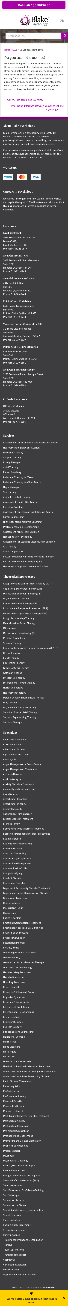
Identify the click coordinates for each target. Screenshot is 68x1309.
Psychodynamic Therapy (16, 598)
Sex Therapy (9, 492)
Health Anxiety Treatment (17, 972)
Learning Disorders (13, 1021)
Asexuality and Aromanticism (19, 789)
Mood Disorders (11, 1046)
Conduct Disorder (12, 878)
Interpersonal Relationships (18, 1011)
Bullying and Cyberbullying (17, 843)
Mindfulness (9, 628)
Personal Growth (12, 1101)
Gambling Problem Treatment (19, 952)
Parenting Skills (11, 1086)
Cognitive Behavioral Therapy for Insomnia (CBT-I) (30, 648)
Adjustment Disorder (14, 749)
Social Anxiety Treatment (17, 1224)
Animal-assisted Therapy (16, 497)
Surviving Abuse (11, 1234)
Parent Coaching (12, 472)
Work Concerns (11, 1269)
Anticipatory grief (12, 779)
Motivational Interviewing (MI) (19, 633)
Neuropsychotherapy (14, 692)
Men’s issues (9, 1041)
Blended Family (11, 823)
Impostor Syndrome (14, 997)
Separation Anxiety (13, 1200)
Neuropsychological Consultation (21, 447)
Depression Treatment (15, 898)
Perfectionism (11, 1091)
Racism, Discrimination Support (20, 1165)
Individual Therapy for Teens (18, 477)
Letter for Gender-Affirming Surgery (22, 561)
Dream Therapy (11, 652)
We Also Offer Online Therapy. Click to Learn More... (32, 1300)
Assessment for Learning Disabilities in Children (29, 541)
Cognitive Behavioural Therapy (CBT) (23, 588)
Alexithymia (9, 759)
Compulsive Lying (12, 873)
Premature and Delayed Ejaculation (22, 1140)
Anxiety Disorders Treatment (18, 784)
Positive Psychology (14, 638)
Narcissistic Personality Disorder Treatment (27, 1066)
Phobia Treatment (13, 1111)
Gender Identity (11, 957)
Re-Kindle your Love (14, 1170)
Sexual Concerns (12, 1215)
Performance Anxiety (14, 1096)
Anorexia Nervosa (12, 774)
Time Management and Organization (23, 1239)
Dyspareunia (9, 912)
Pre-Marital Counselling (16, 1130)
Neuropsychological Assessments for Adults (27, 566)
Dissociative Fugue (13, 907)
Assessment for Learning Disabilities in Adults (28, 511)
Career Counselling (13, 516)
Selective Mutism (12, 1185)
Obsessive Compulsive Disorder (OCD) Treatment (29, 1071)
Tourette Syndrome (13, 1249)
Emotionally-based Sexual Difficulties (23, 927)
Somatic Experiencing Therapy (19, 717)
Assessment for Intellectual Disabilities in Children (30, 442)
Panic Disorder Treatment (17, 1081)
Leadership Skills (12, 1017)
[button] (64, 1298)
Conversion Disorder (14, 883)
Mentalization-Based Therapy (19, 623)
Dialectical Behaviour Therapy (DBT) (22, 593)
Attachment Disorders (15, 798)
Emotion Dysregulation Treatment (22, 922)
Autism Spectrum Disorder (17, 813)
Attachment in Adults (15, 803)
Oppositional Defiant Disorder (19, 1274)
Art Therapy (9, 546)
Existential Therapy (13, 662)
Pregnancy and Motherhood (18, 1135)
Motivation (9, 1056)
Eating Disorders (12, 917)
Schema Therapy (12, 643)
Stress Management (14, 1229)
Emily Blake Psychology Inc (29, 1287)
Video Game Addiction (15, 1264)
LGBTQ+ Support (12, 1026)
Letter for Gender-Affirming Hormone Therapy (28, 556)
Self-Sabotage (11, 1195)
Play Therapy (10, 702)
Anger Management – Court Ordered (22, 764)
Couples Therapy (12, 457)
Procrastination (12, 1150)
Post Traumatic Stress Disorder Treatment (26, 1115)
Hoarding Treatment (14, 982)
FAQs (14, 49)
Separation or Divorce (15, 1205)
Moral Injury (9, 1051)
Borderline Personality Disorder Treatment (26, 833)
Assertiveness (10, 794)
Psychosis (8, 1155)
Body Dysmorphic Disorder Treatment (23, 828)
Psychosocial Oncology (15, 1160)
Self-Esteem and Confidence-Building (23, 1190)
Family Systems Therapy (16, 667)
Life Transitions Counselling (18, 1031)
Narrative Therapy (13, 687)
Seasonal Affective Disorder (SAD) (21, 1180)
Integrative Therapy (14, 677)
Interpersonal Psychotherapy (19, 682)
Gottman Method (12, 672)
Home (7, 49)
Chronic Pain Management (17, 863)
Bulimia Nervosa (12, 838)
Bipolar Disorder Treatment (18, 818)
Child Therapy (10, 467)
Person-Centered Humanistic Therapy (23, 697)
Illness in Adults (11, 987)
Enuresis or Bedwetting (15, 932)
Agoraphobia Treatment (16, 754)
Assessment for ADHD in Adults (20, 502)
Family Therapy (11, 462)
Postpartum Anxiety (14, 1120)
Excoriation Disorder (14, 942)
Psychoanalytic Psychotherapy (19, 707)
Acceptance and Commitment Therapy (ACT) (27, 583)
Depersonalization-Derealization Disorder (26, 893)
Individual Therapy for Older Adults (22, 482)
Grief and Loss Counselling (17, 967)
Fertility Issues (11, 947)
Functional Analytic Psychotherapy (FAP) (25, 613)
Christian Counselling (15, 853)
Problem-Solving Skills (15, 1145)
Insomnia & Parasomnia (16, 1002)
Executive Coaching (13, 507)
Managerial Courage (14, 1036)
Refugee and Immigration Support (21, 1175)
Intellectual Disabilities (16, 1007)
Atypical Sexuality (12, 808)
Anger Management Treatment (20, 769)
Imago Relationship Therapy (18, 618)
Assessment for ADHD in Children (21, 531)
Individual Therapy (13, 452)
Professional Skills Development (21, 526)
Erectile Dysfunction (14, 937)
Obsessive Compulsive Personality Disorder (26, 1076)
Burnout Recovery (12, 848)
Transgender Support (14, 1254)
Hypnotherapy (11, 487)
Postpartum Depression (16, 1125)
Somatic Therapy (12, 722)
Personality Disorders (15, 1106)
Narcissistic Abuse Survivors (18, 1061)
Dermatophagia (11, 902)
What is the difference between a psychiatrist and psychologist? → (37, 107)
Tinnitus (7, 1244)
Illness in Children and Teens (18, 992)
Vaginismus (9, 1259)
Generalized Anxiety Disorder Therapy (23, 962)
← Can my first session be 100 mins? (23, 99)
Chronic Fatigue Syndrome (17, 858)
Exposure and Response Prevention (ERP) (25, 608)
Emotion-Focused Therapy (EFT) (20, 603)
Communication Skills (15, 868)
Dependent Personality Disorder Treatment (26, 888)
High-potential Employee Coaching (22, 521)
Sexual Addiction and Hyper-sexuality (23, 1210)
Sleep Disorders (11, 1219)
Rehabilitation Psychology (17, 536)
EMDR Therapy (11, 657)
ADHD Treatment (12, 744)
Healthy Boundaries (13, 977)
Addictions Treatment (15, 739)
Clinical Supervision (13, 551)
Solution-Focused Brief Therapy (20, 712)
